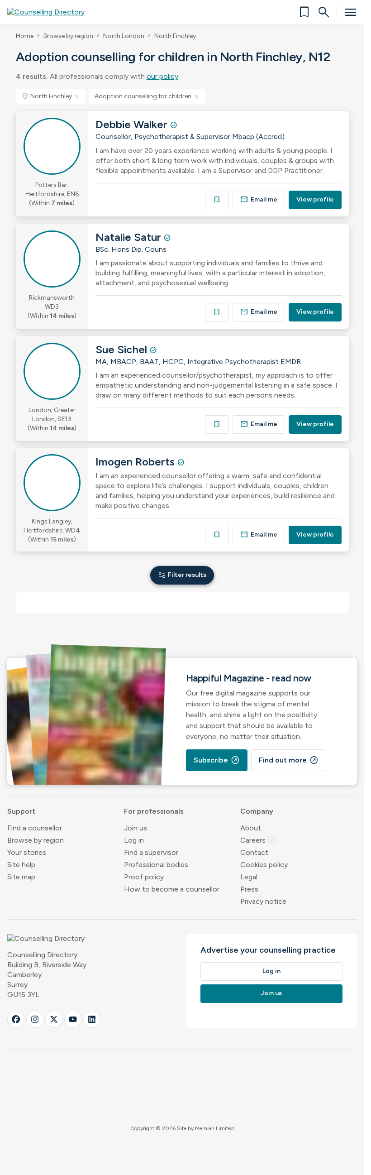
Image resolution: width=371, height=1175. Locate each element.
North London (123, 36)
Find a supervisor (151, 852)
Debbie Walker (132, 124)
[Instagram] (35, 1019)
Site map (21, 877)
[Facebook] (16, 1019)
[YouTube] (73, 1019)
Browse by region (68, 36)
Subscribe (217, 760)
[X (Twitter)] (54, 1019)
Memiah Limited (214, 1128)
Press (249, 889)
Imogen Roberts (136, 461)
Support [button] (21, 811)
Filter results (182, 575)
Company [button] (256, 811)
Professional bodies (156, 864)
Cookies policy (264, 864)
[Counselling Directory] (51, 12)
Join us (135, 828)
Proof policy (144, 877)
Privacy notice (263, 901)
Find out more (289, 760)
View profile (315, 199)
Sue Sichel (122, 349)
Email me (258, 199)
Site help (21, 864)
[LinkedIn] (92, 1019)
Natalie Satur (129, 237)
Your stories (26, 852)
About (250, 828)
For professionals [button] (154, 811)
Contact (254, 852)
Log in (134, 840)
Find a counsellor (34, 828)
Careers (258, 840)
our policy (162, 76)
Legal (248, 877)
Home (24, 36)
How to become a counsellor (171, 889)
